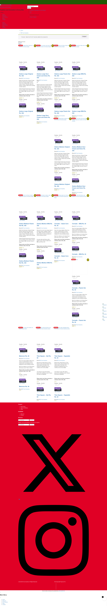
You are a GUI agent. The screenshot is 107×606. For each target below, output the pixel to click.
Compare (84, 36)
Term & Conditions (24, 407)
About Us (4, 15)
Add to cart (22, 67)
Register (35, 17)
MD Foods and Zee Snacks (5, 7)
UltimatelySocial (62, 591)
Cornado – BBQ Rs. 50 (79, 224)
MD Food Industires (25, 78)
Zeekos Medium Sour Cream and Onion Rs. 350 (78, 148)
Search (29, 8)
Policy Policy (23, 406)
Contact (4, 19)
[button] (22, 70)
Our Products (5, 17)
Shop (3, 18)
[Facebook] (18, 427)
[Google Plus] (18, 499)
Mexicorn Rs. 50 (24, 356)
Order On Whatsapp (35, 10)
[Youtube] (19, 499)
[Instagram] (53, 580)
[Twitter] (53, 498)
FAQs (22, 409)
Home (3, 14)
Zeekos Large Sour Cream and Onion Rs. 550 (43, 76)
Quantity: (25, 62)
